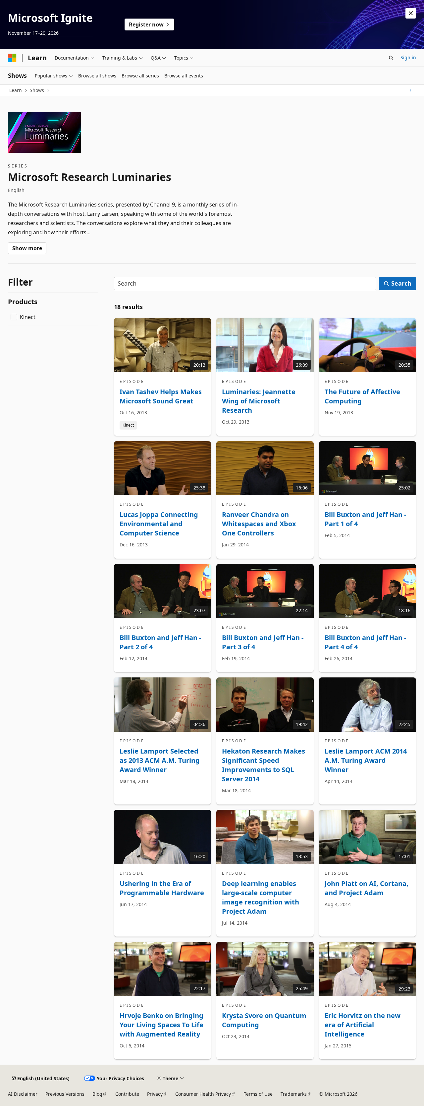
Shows (37, 90)
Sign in (408, 57)
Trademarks (294, 1094)
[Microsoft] (12, 58)
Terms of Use (258, 1094)
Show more (27, 248)
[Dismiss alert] (410, 13)
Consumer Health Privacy (203, 1094)
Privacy (155, 1094)
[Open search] (391, 58)
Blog (97, 1094)
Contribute (127, 1094)
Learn (15, 90)
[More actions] (410, 90)
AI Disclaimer (22, 1094)
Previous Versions (64, 1094)
